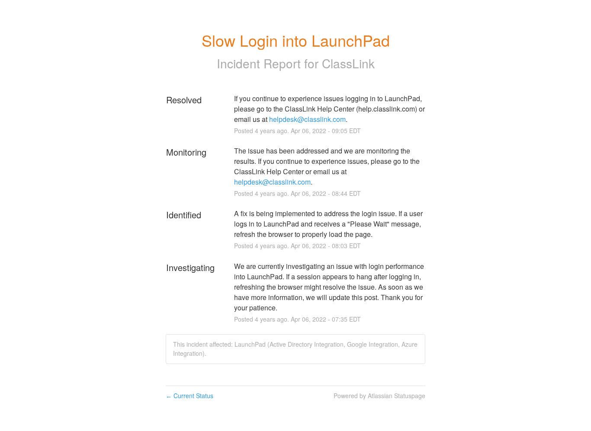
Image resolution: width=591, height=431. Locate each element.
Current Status (189, 395)
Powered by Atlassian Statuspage (379, 395)
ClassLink (348, 63)
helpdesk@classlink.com (307, 119)
